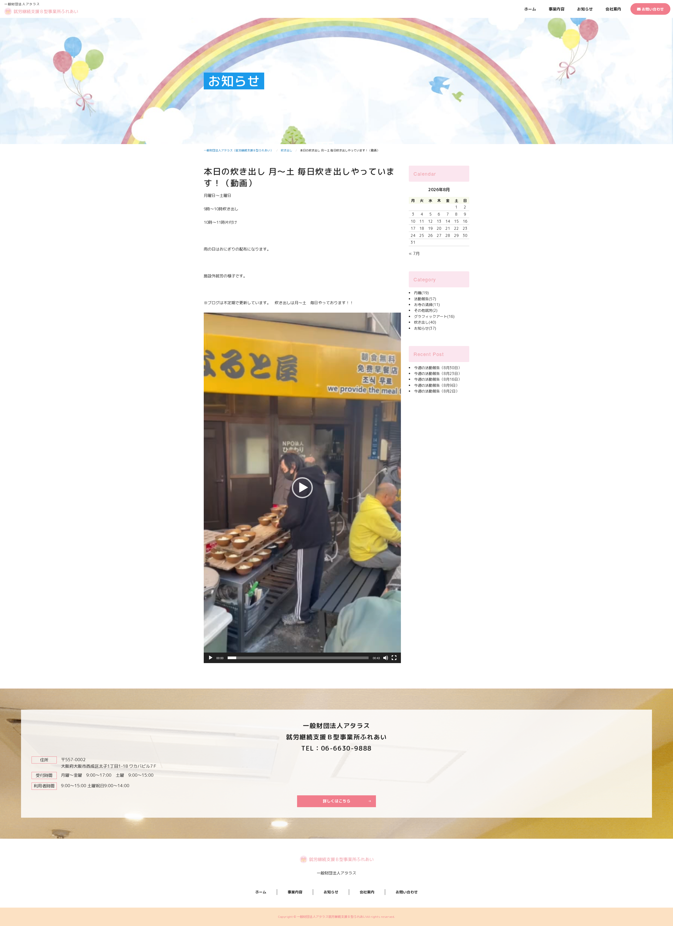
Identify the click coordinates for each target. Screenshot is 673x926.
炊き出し (425, 322)
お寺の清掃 (427, 304)
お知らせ (585, 9)
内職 (421, 292)
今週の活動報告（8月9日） (436, 385)
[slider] (298, 658)
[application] (302, 488)
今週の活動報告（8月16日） (438, 379)
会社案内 (613, 9)
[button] (302, 487)
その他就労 (425, 310)
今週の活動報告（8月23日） (438, 373)
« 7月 (414, 253)
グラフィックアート (434, 316)
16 (465, 221)
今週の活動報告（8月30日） (438, 367)
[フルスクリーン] (394, 657)
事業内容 (556, 9)
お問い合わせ (652, 9)
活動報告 (425, 298)
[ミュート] (385, 657)
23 (465, 228)
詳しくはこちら (336, 801)
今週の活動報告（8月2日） (436, 391)
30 (465, 235)
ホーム (530, 9)
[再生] (210, 657)
